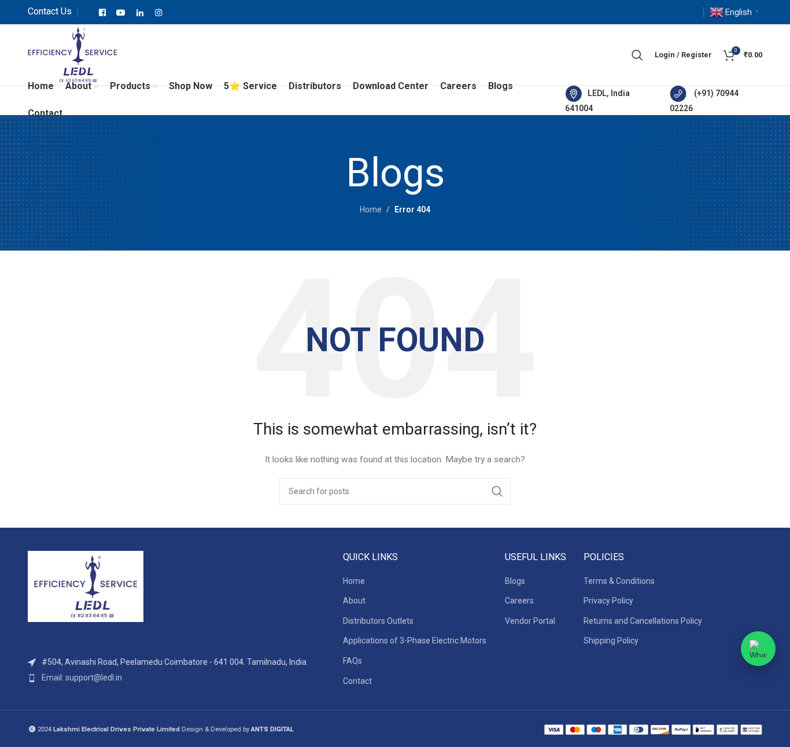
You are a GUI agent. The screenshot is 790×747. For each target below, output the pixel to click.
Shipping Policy (611, 640)
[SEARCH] (497, 491)
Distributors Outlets (378, 620)
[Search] (637, 55)
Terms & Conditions (619, 581)
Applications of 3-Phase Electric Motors (414, 640)
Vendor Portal (530, 620)
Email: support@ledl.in (82, 677)
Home (371, 209)
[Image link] (85, 586)
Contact (357, 681)
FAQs (352, 660)
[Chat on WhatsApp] (758, 648)
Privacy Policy (608, 600)
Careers (519, 600)
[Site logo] (72, 53)
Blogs (515, 581)
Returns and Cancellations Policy (643, 620)
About (354, 600)
